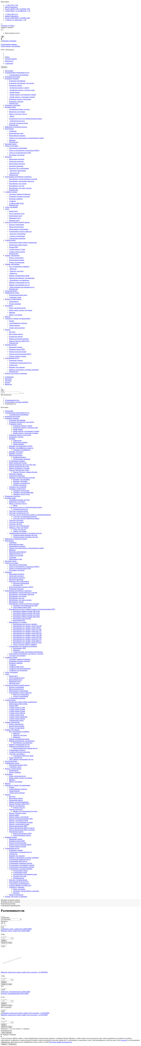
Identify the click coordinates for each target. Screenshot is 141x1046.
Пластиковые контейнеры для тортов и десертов (26, 654)
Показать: (4, 921)
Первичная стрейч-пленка (18, 245)
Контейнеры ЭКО (19, 648)
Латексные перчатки (16, 161)
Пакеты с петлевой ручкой (18, 820)
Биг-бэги (12, 332)
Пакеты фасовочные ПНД (22, 833)
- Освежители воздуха (17, 121)
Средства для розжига (17, 754)
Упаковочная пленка (16, 720)
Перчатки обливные (16, 166)
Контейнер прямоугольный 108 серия (26, 611)
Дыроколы (13, 131)
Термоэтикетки (14, 325)
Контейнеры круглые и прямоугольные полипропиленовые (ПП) (32, 609)
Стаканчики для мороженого (19, 883)
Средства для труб (15, 524)
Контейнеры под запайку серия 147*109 (27, 629)
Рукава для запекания (16, 262)
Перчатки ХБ (18, 585)
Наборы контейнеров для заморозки (21, 278)
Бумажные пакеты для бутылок (20, 99)
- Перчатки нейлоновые (17, 170)
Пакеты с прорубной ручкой (19, 824)
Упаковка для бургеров (21, 490)
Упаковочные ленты (12, 293)
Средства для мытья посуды (19, 513)
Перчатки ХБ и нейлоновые (19, 168)
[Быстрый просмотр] (6, 925)
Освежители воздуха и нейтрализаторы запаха (25, 118)
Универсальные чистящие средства (25, 537)
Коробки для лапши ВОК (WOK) (20, 446)
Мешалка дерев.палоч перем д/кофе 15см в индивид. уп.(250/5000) (24, 1015)
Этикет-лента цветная (17, 328)
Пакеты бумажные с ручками (19, 468)
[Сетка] (4, 916)
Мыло (15, 505)
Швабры (12, 312)
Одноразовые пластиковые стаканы (21, 865)
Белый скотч (13, 211)
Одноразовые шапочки (17, 238)
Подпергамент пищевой (21, 459)
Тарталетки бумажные (17, 476)
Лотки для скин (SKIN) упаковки (25, 644)
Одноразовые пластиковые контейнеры (23, 646)
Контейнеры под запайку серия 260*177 (27, 641)
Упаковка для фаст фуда (17, 489)
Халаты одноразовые (20, 696)
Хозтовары (9, 305)
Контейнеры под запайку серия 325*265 (27, 642)
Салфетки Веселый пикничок (19, 752)
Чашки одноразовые (16, 895)
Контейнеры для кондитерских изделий (23, 179)
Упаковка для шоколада (21, 483)
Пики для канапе (19, 889)
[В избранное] (1, 925)
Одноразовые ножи (20, 872)
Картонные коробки (20, 442)
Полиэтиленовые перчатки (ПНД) (21, 587)
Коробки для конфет (20, 481)
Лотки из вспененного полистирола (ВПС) (24, 150)
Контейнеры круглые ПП (22, 618)
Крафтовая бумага (19, 457)
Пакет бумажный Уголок (18, 463)
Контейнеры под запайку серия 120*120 (27, 626)
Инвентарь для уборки (17, 112)
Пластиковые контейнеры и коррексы (18, 177)
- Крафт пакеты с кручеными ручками (22, 94)
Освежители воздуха (20, 509)
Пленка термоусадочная (17, 356)
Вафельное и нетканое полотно (16, 127)
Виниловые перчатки (16, 159)
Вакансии (8, 384)
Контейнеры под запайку (18, 622)
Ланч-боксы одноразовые (18, 148)
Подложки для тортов (16, 155)
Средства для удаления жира (19, 526)
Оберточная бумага (16, 455)
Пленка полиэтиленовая (17, 352)
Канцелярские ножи (16, 133)
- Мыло (11, 116)
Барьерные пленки (15, 347)
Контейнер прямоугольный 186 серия (26, 616)
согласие (124, 1040)
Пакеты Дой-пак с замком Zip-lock (25, 472)
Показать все (13, 103)
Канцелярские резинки (17, 135)
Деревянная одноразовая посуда (20, 363)
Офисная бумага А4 (16, 553)
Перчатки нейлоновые (21, 583)
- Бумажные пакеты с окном (19, 88)
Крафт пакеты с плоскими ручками (25, 433)
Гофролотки (17, 440)
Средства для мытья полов (18, 123)
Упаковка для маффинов (21, 450)
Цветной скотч (14, 220)
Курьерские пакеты (16, 336)
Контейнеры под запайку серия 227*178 (27, 639)
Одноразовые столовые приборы (16, 402)
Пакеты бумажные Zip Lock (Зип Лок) (22, 464)
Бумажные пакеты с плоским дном (25, 427)
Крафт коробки (18, 444)
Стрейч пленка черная (17, 718)
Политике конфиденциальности (60, 1042)
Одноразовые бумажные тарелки (20, 863)
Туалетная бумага (11, 291)
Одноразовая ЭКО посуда (18, 861)
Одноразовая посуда (12, 358)
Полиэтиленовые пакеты (22, 835)
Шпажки (16, 893)
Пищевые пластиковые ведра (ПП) (25, 605)
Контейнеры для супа (16, 186)
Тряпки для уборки (20, 531)
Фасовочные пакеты (16, 832)
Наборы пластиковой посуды (19, 285)
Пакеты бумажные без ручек (19, 466)
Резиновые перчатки (16, 589)
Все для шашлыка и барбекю (19, 266)
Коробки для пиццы (16, 452)
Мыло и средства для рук (18, 114)
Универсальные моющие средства (25, 535)
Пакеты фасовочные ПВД (18, 826)
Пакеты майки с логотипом (18, 817)
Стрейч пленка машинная (18, 717)
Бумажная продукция (12, 77)
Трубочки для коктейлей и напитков (26, 891)
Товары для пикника (12, 264)
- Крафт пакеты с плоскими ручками (22, 97)
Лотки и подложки (11, 146)
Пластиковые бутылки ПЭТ (19, 882)
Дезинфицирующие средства (19, 109)
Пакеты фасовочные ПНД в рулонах (22, 830)
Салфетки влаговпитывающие (20, 668)
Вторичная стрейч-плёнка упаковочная (23, 242)
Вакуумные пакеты (16, 334)
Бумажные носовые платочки (19, 196)
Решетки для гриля (20, 735)
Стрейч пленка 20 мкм (17, 252)
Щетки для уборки (15, 315)
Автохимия (9, 71)
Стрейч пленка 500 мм (17, 713)
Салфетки (12, 201)
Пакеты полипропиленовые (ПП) (21, 819)
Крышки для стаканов (17, 367)
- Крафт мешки (14, 92)
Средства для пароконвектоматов (25, 516)
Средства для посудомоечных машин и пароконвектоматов (30, 515)
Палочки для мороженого (18, 880)
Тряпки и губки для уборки (18, 528)
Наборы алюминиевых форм (19, 276)
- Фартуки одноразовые (17, 234)
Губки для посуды (19, 529)
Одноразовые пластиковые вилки (25, 874)
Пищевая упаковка (15, 474)
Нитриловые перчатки (17, 164)
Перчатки (8, 157)
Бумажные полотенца (12, 105)
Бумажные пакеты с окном (22, 426)
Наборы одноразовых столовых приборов (24, 370)
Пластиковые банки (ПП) (22, 607)
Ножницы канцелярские (17, 552)
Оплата (7, 382)
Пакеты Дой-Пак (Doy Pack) (19, 470)
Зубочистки (13, 365)
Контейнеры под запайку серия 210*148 (27, 635)
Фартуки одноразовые (21, 694)
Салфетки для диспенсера (18, 670)
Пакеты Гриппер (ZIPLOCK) (19, 341)
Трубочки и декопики (16, 887)
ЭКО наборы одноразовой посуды (21, 759)
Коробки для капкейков (21, 479)
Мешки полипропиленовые (19, 339)
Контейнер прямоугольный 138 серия (26, 613)
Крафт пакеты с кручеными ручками (26, 431)
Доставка (8, 380)
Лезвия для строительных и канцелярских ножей (26, 138)
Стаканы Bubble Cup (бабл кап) (20, 885)
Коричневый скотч (15, 216)
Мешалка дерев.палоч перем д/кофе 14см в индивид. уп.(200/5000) (24, 972)
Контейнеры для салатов (17, 183)
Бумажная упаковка (12, 78)
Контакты (8, 379)
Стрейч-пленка (10, 240)
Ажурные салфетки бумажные (19, 194)
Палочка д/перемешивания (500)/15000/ (15, 993)
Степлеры (12, 557)
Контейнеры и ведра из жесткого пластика (24, 604)
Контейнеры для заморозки (22, 743)
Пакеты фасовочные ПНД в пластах (22, 828)
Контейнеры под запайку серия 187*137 (27, 631)
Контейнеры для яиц (16, 602)
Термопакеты (13, 301)
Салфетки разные (11, 192)
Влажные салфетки (16, 199)
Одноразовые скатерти (17, 750)
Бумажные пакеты (15, 85)
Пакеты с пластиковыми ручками (21, 822)
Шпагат (7, 316)
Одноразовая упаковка (17, 461)
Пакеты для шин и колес (17, 813)
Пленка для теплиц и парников (16, 373)
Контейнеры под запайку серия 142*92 (27, 628)
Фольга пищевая (15, 304)
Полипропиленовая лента (18, 295)
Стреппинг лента (15, 297)
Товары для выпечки (12, 255)
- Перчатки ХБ (14, 173)
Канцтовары (9, 129)
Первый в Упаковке (9, 1034)
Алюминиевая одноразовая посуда (17, 72)
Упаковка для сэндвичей (17, 487)
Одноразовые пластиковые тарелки (21, 867)
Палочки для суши (19, 876)
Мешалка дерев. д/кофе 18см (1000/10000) (15, 931)
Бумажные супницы (16, 101)
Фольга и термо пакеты (13, 299)
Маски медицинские (16, 227)
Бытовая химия (10, 107)
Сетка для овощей (11, 207)
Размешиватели (18, 878)
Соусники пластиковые (17, 655)
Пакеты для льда (19, 807)
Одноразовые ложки (20, 870)
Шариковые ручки (15, 559)
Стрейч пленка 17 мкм (17, 249)
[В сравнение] (4, 925)
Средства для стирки (16, 522)
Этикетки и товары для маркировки (17, 318)
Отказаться (12, 1044)
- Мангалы (13, 269)
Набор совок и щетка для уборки (20, 310)
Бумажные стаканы (16, 360)
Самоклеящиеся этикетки (18, 323)
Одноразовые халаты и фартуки (20, 231)
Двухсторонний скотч (16, 213)
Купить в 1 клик (6, 942)
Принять (4, 1044)
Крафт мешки (18, 429)
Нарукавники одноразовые (18, 229)
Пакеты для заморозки (17, 806)
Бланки (11, 321)
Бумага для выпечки (16, 258)
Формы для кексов (19, 485)
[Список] (1, 916)
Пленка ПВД (13, 247)
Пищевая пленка (11, 345)
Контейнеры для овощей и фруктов (21, 181)
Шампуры (16, 737)
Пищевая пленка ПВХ (17, 349)
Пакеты (7, 329)
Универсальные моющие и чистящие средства (25, 533)
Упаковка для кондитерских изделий (22, 477)
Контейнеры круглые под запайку (25, 624)
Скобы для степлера (16, 555)
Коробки (12, 439)
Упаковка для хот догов (21, 494)
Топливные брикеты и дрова (23, 756)
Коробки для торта (15, 453)
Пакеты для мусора (16, 809)
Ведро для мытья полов (17, 308)
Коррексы (16, 650)
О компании (9, 377)
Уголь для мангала (15, 757)
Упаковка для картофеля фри (23, 492)
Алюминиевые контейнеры (18, 75)
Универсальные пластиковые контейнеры (28, 652)
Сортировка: (5, 917)
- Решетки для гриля (16, 271)
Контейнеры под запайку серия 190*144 (27, 633)
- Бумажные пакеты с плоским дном (22, 90)
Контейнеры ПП (19, 620)
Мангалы (16, 733)
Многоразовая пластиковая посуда (25, 748)
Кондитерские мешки (16, 260)
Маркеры (12, 140)
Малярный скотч (15, 218)
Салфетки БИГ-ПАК (16, 203)
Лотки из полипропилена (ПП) (20, 153)
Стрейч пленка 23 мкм (17, 711)
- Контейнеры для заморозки (19, 280)
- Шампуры (13, 273)
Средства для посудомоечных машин (26, 518)
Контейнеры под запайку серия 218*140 (27, 637)
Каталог (4, 67)
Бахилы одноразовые (16, 224)
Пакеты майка (14, 815)
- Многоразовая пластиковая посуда (21, 287)
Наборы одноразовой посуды (19, 282)
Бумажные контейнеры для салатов (21, 83)
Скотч (7, 209)
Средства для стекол (16, 520)
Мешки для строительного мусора (25, 811)
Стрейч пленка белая (16, 715)
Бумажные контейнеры (17, 81)
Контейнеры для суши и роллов (20, 188)
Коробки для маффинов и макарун (21, 448)
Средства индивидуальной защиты (17, 222)
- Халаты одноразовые (17, 236)
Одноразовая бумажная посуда (20, 859)
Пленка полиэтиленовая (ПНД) (20, 354)
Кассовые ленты (11, 144)
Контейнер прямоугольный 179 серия (26, 615)
